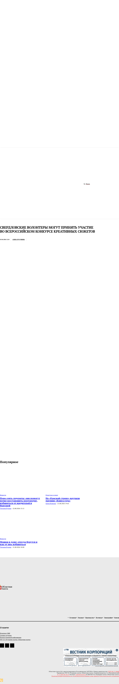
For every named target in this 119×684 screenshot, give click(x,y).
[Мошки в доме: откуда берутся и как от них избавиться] (20, 523)
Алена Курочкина (18, 239)
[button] (86, 184)
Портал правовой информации (10, 637)
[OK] (9, 456)
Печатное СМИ (5, 633)
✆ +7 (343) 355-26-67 (63, 674)
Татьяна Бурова (5, 508)
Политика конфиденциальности (62, 676)
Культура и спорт (52, 495)
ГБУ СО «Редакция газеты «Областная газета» (15, 640)
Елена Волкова (51, 504)
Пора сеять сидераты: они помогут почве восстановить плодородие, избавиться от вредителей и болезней (20, 502)
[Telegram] (45, 240)
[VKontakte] (5, 456)
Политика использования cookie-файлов (86, 676)
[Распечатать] (38, 240)
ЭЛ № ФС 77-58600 (113, 671)
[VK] (51, 240)
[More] (58, 240)
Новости (3, 495)
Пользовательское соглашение (109, 676)
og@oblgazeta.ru (81, 674)
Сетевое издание (6, 635)
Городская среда (6, 235)
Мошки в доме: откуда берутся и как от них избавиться (18, 543)
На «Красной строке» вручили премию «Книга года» (63, 499)
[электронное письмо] (31, 240)
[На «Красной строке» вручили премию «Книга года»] (66, 479)
